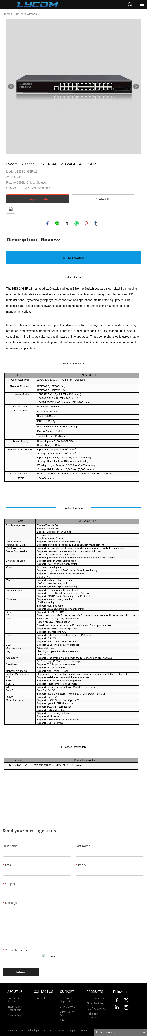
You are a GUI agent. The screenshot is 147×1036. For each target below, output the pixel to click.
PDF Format (10, 209)
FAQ (62, 1020)
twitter (67, 223)
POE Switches (95, 998)
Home (7, 13)
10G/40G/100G (96, 1008)
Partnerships (14, 1015)
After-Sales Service (67, 1013)
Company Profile (13, 1000)
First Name (10, 846)
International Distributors (15, 1008)
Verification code (15, 950)
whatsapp (76, 223)
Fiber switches (96, 1003)
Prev (11, 86)
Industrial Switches (92, 1015)
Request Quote (38, 199)
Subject (9, 884)
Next (136, 86)
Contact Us (103, 199)
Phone (81, 865)
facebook (47, 223)
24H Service (67, 1006)
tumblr (96, 223)
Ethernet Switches (25, 13)
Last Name (83, 846)
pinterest (86, 223)
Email (7, 865)
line (57, 223)
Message (10, 903)
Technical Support (66, 1000)
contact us (40, 998)
